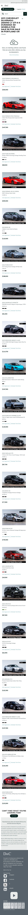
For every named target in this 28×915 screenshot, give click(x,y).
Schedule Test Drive (16, 86)
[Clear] (23, 9)
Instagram (11, 875)
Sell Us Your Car (7, 870)
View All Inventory (14, 55)
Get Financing (6, 873)
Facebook (11, 879)
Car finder (14, 816)
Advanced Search (8, 9)
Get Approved (5, 86)
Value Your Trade (7, 867)
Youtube (5, 901)
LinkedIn (11, 888)
